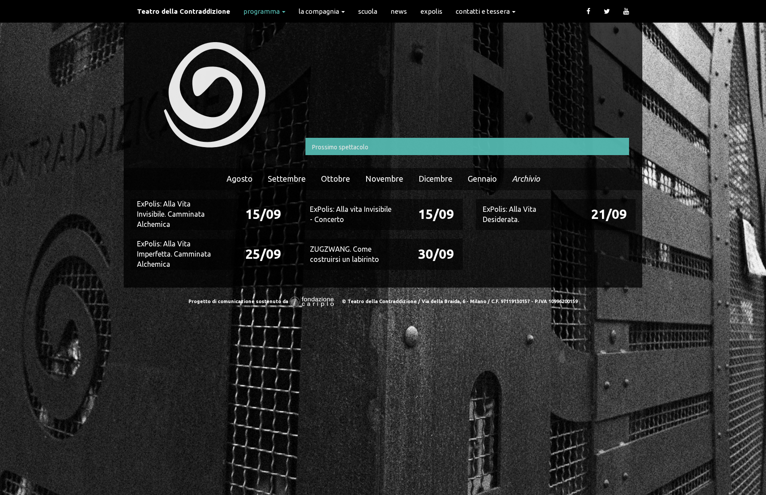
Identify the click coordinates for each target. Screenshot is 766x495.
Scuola (367, 11)
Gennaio (482, 178)
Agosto (240, 178)
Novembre (384, 178)
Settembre (287, 178)
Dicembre (435, 178)
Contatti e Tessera (483, 11)
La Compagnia (319, 11)
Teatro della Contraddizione (183, 11)
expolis (431, 11)
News (399, 11)
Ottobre (335, 178)
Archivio (526, 178)
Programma (262, 11)
